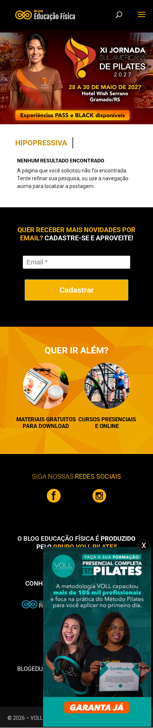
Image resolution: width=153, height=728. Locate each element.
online (109, 426)
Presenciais (118, 419)
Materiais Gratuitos (46, 419)
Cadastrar (76, 290)
